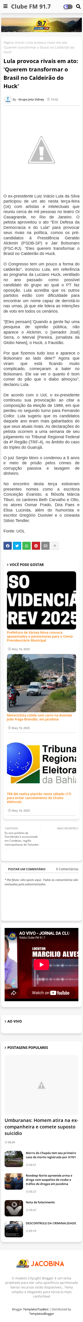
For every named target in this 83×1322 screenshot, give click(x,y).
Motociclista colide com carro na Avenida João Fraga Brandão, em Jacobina (39, 717)
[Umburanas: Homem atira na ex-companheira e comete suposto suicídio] (41, 1085)
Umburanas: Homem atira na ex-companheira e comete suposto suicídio (41, 1126)
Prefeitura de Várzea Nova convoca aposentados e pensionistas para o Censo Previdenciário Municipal (40, 636)
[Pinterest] (36, 546)
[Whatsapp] (26, 546)
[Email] (45, 546)
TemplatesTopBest (36, 1309)
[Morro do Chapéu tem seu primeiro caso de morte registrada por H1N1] (14, 1159)
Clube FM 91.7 (31, 6)
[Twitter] (17, 546)
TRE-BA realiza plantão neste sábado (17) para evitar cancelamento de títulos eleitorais (39, 798)
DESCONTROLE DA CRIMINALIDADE (51, 1223)
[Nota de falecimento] (14, 1208)
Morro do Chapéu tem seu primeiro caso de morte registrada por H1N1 (51, 1155)
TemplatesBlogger (41, 1314)
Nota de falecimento (40, 1202)
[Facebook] (7, 546)
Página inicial (13, 42)
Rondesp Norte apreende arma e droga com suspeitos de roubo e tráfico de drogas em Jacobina (49, 1179)
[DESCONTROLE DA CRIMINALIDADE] (14, 1229)
